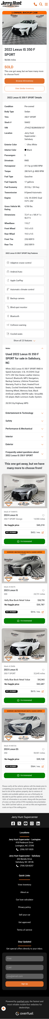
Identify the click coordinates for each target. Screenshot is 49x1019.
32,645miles (39, 673)
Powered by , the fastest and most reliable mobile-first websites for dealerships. (24, 1004)
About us (24, 892)
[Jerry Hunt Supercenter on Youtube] (24, 823)
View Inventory (24, 884)
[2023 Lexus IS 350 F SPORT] (24, 645)
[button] (35, 4)
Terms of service (24, 930)
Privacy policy (24, 907)
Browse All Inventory (24, 81)
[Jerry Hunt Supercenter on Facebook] (12, 823)
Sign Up (24, 984)
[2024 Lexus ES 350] (24, 725)
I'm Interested (26, 541)
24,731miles (39, 594)
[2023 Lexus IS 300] (24, 566)
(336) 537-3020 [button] (26, 849)
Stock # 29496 (9, 666)
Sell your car (24, 915)
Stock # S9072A (10, 746)
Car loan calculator (24, 899)
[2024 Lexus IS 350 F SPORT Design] (24, 491)
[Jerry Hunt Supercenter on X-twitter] (18, 823)
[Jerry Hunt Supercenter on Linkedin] (37, 823)
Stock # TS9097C (10, 512)
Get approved (24, 922)
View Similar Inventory (24, 88)
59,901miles (39, 753)
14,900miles (39, 519)
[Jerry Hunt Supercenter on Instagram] (31, 823)
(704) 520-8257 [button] (26, 866)
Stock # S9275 (9, 587)
